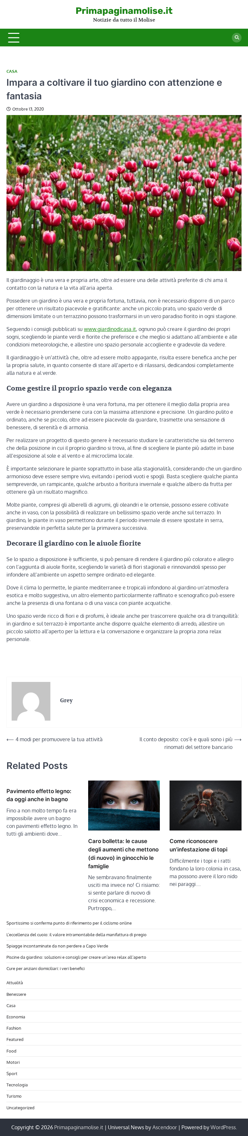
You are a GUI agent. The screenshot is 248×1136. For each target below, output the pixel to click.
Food (11, 1050)
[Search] (237, 38)
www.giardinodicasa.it (110, 329)
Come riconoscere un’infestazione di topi (198, 845)
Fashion (13, 1028)
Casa (11, 71)
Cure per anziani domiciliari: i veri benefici (45, 968)
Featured (15, 1039)
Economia (15, 1016)
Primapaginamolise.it (124, 10)
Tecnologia (17, 1084)
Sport (11, 1073)
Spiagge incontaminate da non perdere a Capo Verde (57, 945)
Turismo (14, 1096)
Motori (13, 1062)
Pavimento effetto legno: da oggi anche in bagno (38, 795)
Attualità (14, 982)
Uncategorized (20, 1107)
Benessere (16, 994)
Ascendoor (164, 1127)
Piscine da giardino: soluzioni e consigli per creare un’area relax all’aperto (76, 957)
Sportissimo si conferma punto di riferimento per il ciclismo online (69, 923)
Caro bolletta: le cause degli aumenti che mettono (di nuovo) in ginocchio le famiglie (123, 853)
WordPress (223, 1127)
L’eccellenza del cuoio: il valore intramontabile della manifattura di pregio (76, 934)
